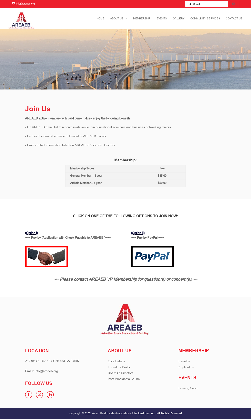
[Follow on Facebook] (28, 394)
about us (116, 19)
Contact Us (234, 19)
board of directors (120, 374)
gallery (179, 19)
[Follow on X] (39, 394)
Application (186, 368)
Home (100, 19)
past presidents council (124, 380)
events (161, 19)
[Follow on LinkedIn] (50, 394)
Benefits (184, 362)
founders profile (119, 368)
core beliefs (116, 362)
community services (205, 19)
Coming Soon (187, 389)
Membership (142, 19)
